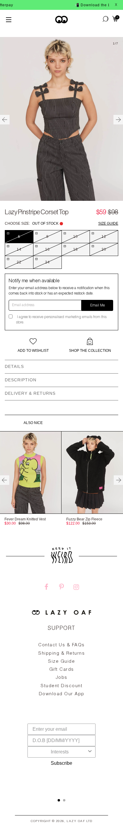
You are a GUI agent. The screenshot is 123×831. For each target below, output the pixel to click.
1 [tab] (59, 800)
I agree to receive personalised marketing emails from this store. (61, 319)
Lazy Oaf (76, 821)
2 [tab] (64, 800)
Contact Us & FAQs (61, 645)
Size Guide (108, 223)
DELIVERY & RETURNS (30, 393)
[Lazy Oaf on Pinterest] (61, 587)
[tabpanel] (61, 683)
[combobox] (60, 752)
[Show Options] (90, 752)
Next (118, 119)
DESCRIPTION (20, 379)
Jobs (61, 678)
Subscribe (61, 763)
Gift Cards (61, 669)
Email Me (97, 305)
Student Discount (61, 686)
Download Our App (61, 694)
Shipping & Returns (61, 653)
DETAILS (14, 366)
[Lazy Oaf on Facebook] (46, 587)
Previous (5, 119)
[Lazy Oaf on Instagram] (76, 587)
